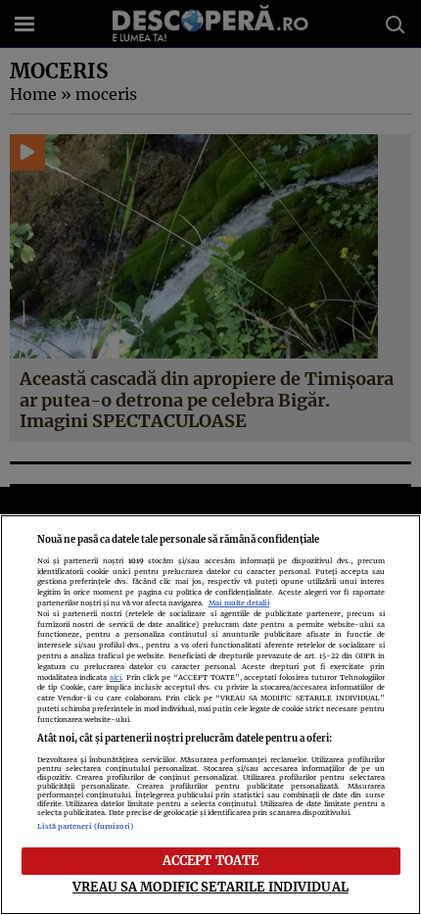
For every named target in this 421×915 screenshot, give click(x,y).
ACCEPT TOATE (211, 860)
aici (115, 677)
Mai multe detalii (239, 603)
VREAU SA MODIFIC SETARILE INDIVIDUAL (210, 886)
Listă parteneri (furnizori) (85, 826)
